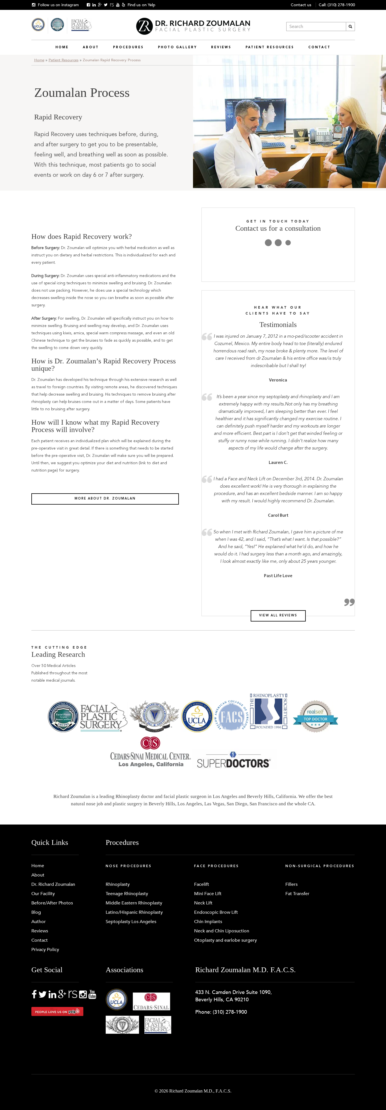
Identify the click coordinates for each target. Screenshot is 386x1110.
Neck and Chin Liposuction (221, 931)
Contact (319, 47)
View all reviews (278, 615)
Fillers (291, 884)
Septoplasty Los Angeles (131, 921)
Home (62, 47)
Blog (36, 912)
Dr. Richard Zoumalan (53, 884)
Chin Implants (208, 921)
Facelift (201, 884)
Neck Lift (203, 903)
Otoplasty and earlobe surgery (225, 940)
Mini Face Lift (208, 894)
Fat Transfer (297, 894)
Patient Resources (270, 47)
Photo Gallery (177, 47)
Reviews (221, 47)
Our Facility (43, 894)
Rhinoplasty (118, 884)
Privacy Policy (45, 949)
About (91, 47)
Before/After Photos (52, 903)
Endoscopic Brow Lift (216, 912)
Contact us (301, 5)
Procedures (128, 47)
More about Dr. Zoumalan (105, 498)
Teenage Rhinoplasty (127, 894)
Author (38, 921)
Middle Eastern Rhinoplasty (134, 903)
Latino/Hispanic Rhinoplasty (134, 912)
